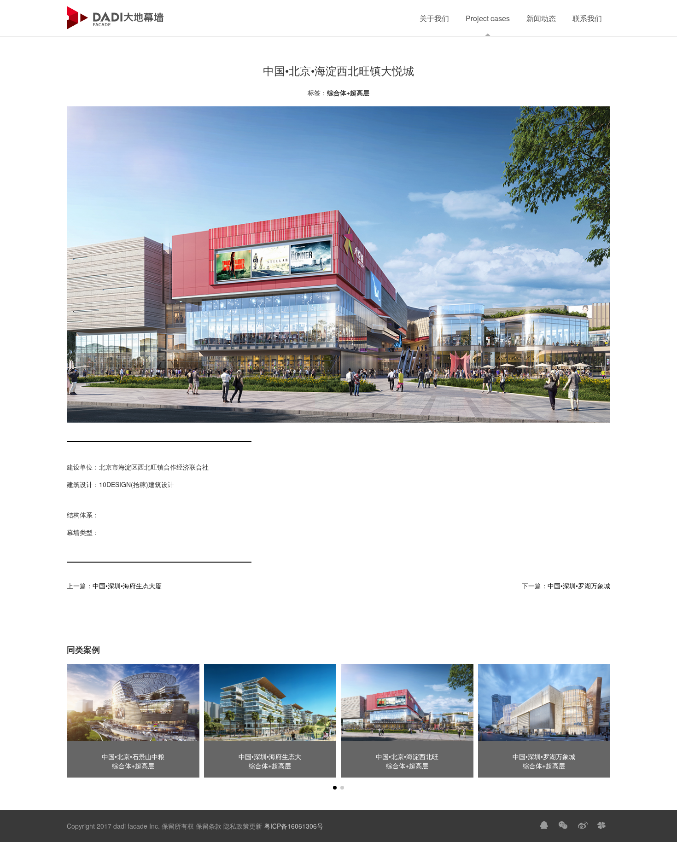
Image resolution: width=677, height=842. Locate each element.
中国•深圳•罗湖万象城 (579, 585)
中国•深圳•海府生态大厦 (127, 585)
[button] (335, 788)
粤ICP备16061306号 (292, 825)
